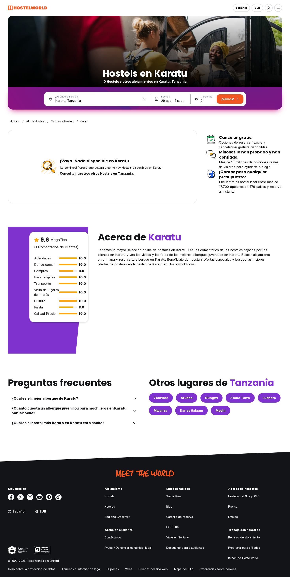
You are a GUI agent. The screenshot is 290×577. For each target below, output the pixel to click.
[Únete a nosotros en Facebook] (11, 497)
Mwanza (160, 410)
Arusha (187, 398)
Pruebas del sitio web (153, 569)
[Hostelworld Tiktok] (58, 497)
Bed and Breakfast (117, 516)
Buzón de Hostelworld (243, 558)
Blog (169, 506)
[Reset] (144, 99)
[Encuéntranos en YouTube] (39, 497)
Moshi (220, 410)
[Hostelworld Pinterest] (49, 497)
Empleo (233, 516)
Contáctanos (113, 537)
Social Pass (173, 496)
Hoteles (110, 506)
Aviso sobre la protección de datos (31, 569)
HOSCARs (172, 527)
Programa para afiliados (244, 547)
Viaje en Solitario (177, 537)
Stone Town (240, 398)
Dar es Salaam (191, 410)
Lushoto (269, 398)
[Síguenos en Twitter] (20, 497)
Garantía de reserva (179, 516)
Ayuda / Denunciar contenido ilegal (128, 547)
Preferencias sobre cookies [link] (217, 569)
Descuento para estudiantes (185, 547)
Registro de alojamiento (244, 537)
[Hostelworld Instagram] (30, 497)
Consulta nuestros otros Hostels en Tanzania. (97, 173)
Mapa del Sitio (183, 569)
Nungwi (211, 398)
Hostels (109, 496)
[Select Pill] (269, 8)
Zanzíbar (161, 398)
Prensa (233, 506)
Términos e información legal (81, 569)
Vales (128, 569)
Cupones (113, 569)
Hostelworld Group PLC (243, 496)
